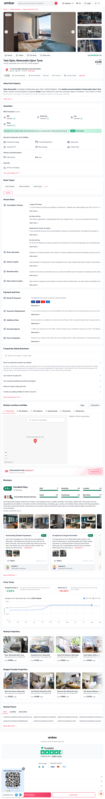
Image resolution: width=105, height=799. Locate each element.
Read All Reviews (9, 575)
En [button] (80, 3)
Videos (21, 55)
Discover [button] (6, 781)
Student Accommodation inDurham (68, 717)
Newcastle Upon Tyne (30, 9)
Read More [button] (28, 548)
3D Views (33, 55)
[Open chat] (101, 795)
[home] (9, 3)
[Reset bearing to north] (6, 458)
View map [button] (31, 71)
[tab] (8, 411)
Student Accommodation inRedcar (43, 721)
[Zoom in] (6, 452)
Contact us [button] (6, 790)
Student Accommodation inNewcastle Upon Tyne (17, 717)
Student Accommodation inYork (67, 721)
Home (5, 9)
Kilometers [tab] (95, 405)
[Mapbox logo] (8, 462)
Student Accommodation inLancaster (90, 721)
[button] (23, 768)
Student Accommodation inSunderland (45, 717)
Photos (9, 55)
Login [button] (89, 3)
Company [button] (6, 777)
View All (82, 75)
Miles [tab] (82, 405)
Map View (46, 55)
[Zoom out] (6, 455)
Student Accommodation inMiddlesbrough (15, 721)
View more (35, 305)
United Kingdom (15, 9)
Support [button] (68, 3)
